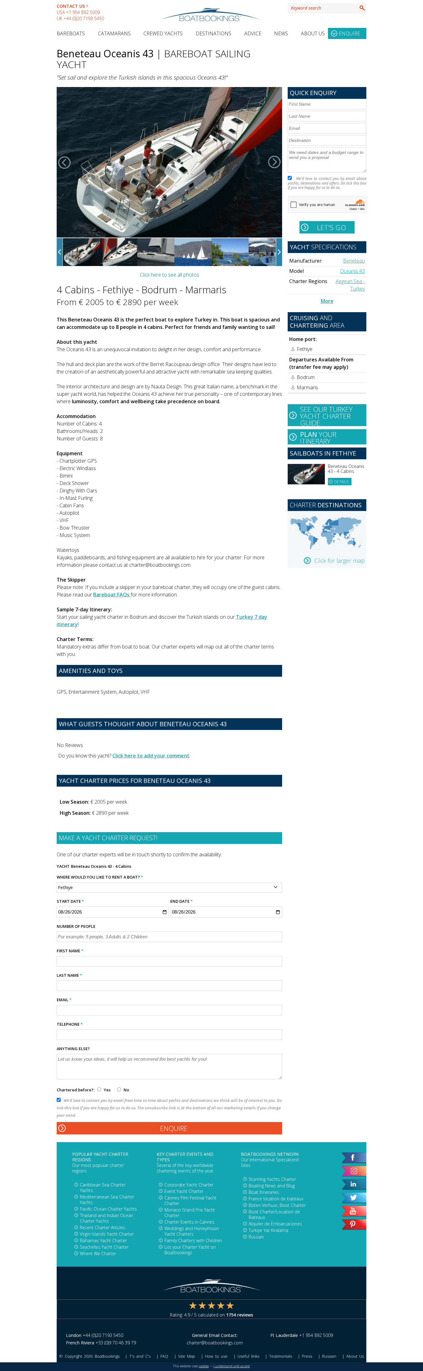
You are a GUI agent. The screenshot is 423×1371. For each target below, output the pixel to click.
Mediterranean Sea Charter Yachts (107, 1199)
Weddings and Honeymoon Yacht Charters (191, 1231)
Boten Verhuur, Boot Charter (277, 1205)
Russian (256, 1237)
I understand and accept (231, 1366)
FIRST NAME (70, 951)
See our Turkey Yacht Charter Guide (326, 415)
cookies (204, 1366)
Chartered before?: (75, 1090)
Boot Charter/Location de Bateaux (274, 1214)
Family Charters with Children (193, 1240)
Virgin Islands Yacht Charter (107, 1234)
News (281, 33)
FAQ (164, 1356)
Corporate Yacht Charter (188, 1185)
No (126, 1090)
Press (307, 1356)
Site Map (186, 1356)
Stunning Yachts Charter (272, 1179)
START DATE (70, 901)
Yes (107, 1090)
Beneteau (354, 260)
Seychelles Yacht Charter (104, 1247)
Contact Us (71, 6)
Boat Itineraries (264, 1192)
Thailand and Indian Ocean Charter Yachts (106, 1218)
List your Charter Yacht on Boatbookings (190, 1249)
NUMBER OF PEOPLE (76, 926)
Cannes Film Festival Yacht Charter (190, 1200)
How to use (216, 1356)
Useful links (248, 1356)
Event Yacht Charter (183, 1191)
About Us (313, 33)
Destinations (213, 33)
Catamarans (114, 33)
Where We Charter (98, 1253)
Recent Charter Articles (102, 1227)
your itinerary (318, 437)
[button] (64, 162)
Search (362, 8)
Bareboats (71, 33)
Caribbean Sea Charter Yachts (102, 1187)
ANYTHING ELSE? (73, 1048)
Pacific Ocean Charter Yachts (108, 1209)
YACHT (63, 866)
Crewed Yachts (163, 33)
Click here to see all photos (169, 274)
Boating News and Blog (272, 1186)
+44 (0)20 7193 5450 (83, 18)
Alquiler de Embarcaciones (275, 1224)
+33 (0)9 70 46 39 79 (115, 1343)
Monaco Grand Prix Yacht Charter (189, 1212)
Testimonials (280, 1356)
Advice (252, 33)
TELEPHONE (70, 1024)
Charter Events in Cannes (189, 1222)
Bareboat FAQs (112, 594)
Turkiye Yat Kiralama (268, 1230)
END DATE (181, 901)
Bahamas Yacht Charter (103, 1240)
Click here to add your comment (151, 755)
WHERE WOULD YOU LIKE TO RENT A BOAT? (100, 877)
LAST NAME (69, 975)
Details (341, 481)
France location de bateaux (276, 1199)
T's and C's (139, 1356)
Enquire (349, 33)
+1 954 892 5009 (83, 12)
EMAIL (64, 999)
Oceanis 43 (352, 271)
